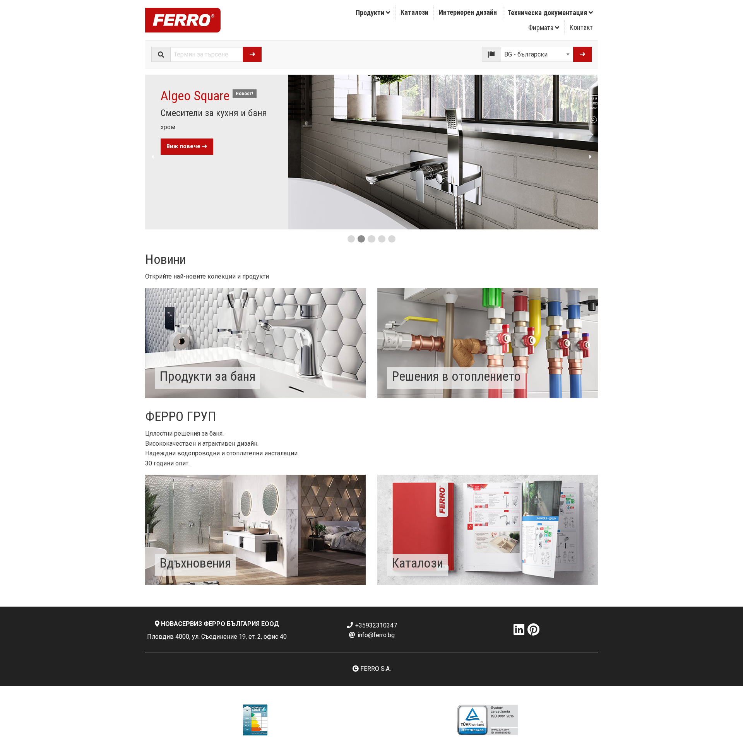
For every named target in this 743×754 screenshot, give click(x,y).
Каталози (414, 12)
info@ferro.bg (375, 635)
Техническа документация (548, 13)
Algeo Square (195, 95)
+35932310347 (375, 625)
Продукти (371, 13)
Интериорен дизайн (468, 12)
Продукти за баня (207, 376)
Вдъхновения (195, 563)
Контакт (581, 27)
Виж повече (184, 146)
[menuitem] (373, 12)
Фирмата (541, 28)
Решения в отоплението (456, 376)
